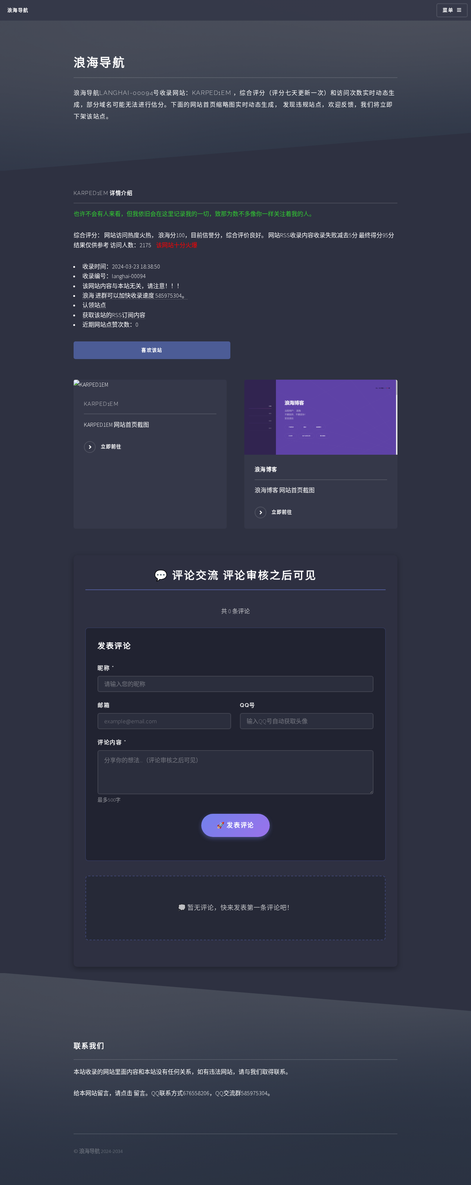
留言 (139, 1093)
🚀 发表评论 (235, 825)
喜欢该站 (151, 350)
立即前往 (111, 446)
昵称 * (106, 668)
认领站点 (94, 305)
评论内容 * (112, 742)
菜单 (448, 10)
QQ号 (247, 705)
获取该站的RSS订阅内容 (113, 315)
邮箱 (104, 705)
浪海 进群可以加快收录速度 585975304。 (135, 295)
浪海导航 (17, 10)
